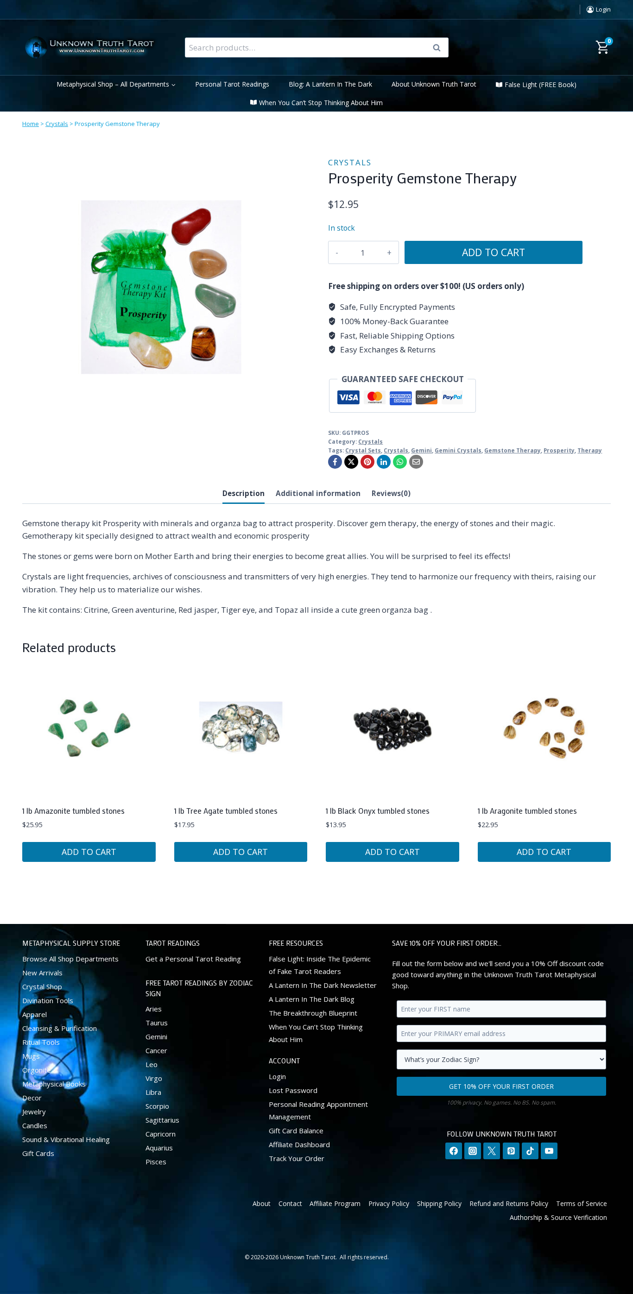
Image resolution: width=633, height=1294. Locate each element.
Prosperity (559, 450)
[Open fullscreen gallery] (291, 417)
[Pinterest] (367, 462)
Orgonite (36, 1069)
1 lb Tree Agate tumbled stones (226, 810)
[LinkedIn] (384, 462)
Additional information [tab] (318, 493)
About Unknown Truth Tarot (434, 84)
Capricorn (161, 1133)
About (262, 1203)
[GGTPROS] (161, 287)
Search (440, 47)
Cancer (156, 1050)
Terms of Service (581, 1203)
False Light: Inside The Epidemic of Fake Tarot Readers (320, 964)
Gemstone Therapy (512, 450)
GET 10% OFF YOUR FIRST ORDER (501, 1085)
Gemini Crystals (458, 450)
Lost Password (293, 1089)
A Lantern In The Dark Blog (311, 998)
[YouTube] (549, 1151)
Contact (290, 1203)
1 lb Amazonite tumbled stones (73, 810)
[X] (351, 462)
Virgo (154, 1078)
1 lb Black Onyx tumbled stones (378, 810)
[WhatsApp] (400, 462)
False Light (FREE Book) (540, 84)
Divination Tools (47, 1000)
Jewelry (34, 1111)
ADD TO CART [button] (89, 851)
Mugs (31, 1055)
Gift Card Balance (296, 1130)
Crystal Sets (363, 450)
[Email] (416, 462)
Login (277, 1075)
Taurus (157, 1022)
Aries (154, 1008)
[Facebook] (335, 462)
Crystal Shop (42, 986)
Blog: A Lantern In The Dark (330, 84)
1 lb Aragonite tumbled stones (527, 810)
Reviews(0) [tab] (391, 493)
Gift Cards (38, 1152)
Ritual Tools (41, 1041)
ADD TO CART (493, 252)
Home (30, 123)
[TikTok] (530, 1151)
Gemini (421, 450)
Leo (152, 1064)
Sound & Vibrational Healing (66, 1138)
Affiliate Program (335, 1203)
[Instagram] (472, 1151)
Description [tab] (243, 493)
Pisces (156, 1161)
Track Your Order (296, 1157)
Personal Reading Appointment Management (318, 1110)
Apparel (34, 1013)
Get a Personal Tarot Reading (193, 958)
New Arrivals (42, 972)
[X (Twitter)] (491, 1151)
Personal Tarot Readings (232, 84)
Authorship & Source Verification (558, 1217)
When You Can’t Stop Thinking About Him (321, 102)
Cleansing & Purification (59, 1027)
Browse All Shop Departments (70, 958)
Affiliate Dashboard (299, 1144)
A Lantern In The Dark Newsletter (323, 984)
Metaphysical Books (54, 1083)
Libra (153, 1092)
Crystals (56, 123)
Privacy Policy (388, 1203)
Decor (32, 1097)
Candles (34, 1125)
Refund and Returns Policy (508, 1203)
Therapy (589, 450)
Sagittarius (162, 1119)
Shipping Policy (439, 1203)
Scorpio (157, 1106)
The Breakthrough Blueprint (313, 1012)
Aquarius (159, 1147)
